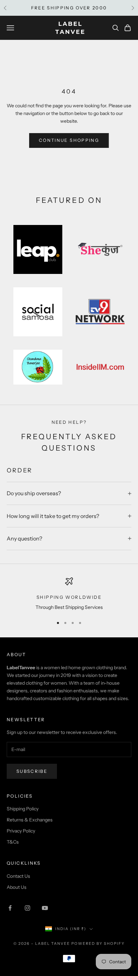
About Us (16, 887)
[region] (69, 594)
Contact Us (18, 876)
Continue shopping (69, 140)
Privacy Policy (21, 831)
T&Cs (13, 842)
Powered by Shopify (98, 943)
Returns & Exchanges (30, 820)
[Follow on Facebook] (10, 908)
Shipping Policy (23, 809)
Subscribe (31, 771)
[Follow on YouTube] (45, 908)
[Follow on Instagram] (27, 908)
